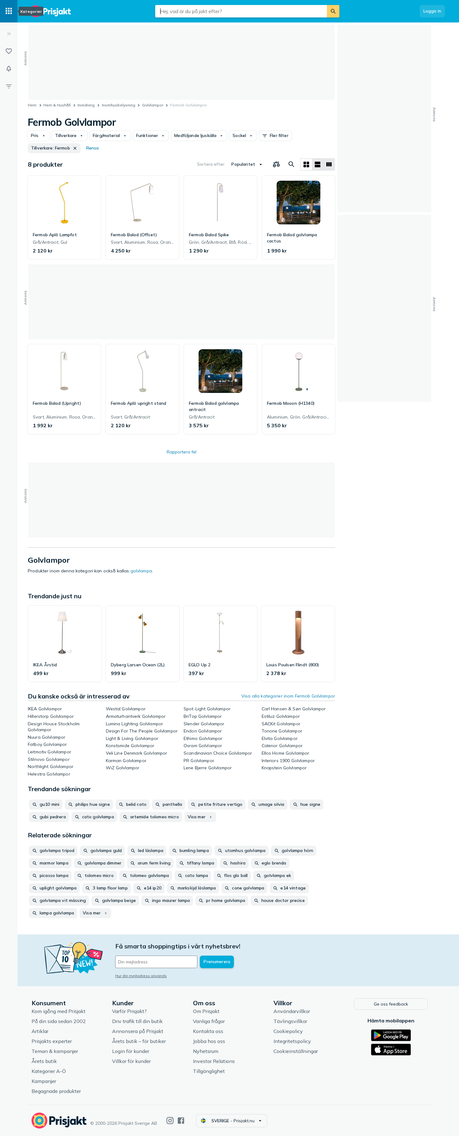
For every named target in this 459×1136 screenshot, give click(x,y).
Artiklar (40, 1031)
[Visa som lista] (317, 164)
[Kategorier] (8, 11)
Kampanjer (44, 1081)
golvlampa (141, 571)
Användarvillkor (292, 1011)
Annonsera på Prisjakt (137, 1031)
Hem (32, 105)
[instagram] (170, 1120)
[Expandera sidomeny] (8, 33)
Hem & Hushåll (57, 105)
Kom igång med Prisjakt (59, 1011)
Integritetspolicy (292, 1041)
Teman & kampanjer (55, 1051)
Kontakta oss (208, 1031)
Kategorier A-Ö (49, 1071)
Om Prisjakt (206, 1011)
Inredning (86, 105)
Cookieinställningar (296, 1051)
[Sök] (333, 11)
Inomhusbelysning (118, 105)
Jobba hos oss (209, 1041)
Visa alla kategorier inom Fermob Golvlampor (288, 696)
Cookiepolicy (288, 1031)
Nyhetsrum (205, 1051)
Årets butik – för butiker (139, 1041)
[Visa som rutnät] (306, 164)
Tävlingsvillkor (290, 1021)
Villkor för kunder (131, 1061)
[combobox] (241, 11)
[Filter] (8, 86)
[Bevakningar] (8, 68)
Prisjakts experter (52, 1041)
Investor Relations (214, 1061)
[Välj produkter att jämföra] (276, 164)
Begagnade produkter (56, 1091)
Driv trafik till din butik (137, 1021)
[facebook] (181, 1120)
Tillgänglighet (209, 1071)
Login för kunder (130, 1051)
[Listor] (8, 51)
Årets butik (44, 1061)
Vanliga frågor (209, 1021)
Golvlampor (152, 105)
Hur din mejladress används (141, 975)
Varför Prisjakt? (129, 1011)
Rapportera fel (181, 452)
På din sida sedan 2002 (59, 1021)
